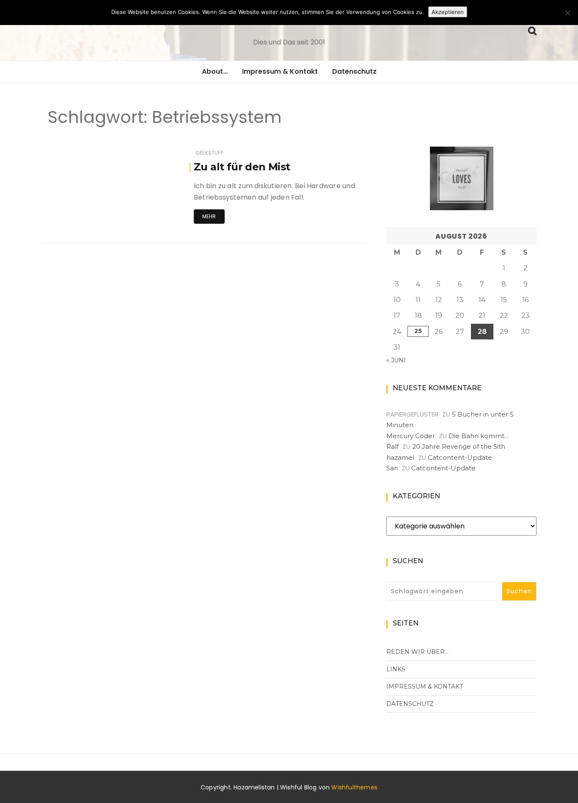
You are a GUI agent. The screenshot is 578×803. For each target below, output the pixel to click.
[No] (567, 12)
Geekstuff (209, 152)
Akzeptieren (448, 11)
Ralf (392, 446)
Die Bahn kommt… (479, 436)
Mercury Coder (410, 436)
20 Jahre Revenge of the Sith (458, 446)
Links (395, 669)
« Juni (396, 360)
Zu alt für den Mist (242, 167)
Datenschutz (354, 71)
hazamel (400, 457)
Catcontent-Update (460, 457)
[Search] (532, 29)
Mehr (209, 216)
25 (418, 331)
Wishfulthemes (354, 787)
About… (215, 71)
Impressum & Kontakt (280, 71)
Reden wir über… (417, 652)
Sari (392, 468)
